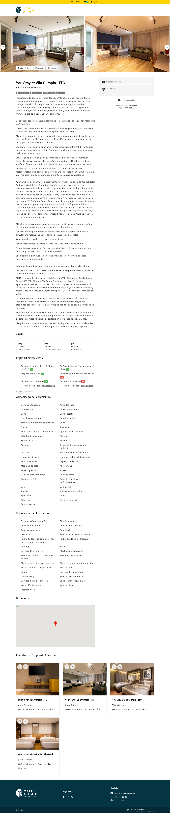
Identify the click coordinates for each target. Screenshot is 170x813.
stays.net (142, 809)
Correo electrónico (127, 100)
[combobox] (129, 89)
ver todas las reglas (23, 391)
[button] (167, 47)
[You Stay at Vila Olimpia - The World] (37, 734)
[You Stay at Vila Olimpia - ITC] (37, 679)
